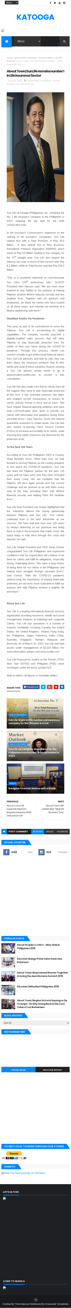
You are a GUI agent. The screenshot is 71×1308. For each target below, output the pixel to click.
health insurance (18, 715)
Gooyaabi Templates (56, 1304)
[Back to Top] (36, 1300)
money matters (46, 57)
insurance (32, 57)
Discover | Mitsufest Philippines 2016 (38, 986)
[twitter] (55, 3)
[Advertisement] (35, 896)
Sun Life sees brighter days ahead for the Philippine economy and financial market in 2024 (33, 752)
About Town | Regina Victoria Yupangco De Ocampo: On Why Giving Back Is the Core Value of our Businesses (42, 1004)
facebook (62, 831)
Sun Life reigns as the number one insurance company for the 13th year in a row (34, 721)
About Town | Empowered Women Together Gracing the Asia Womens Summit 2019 (42, 974)
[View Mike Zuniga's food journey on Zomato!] (23, 1173)
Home (10, 57)
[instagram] (64, 3)
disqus (50, 831)
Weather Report (52, 1070)
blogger (38, 831)
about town (20, 57)
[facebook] (50, 3)
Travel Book (18, 1070)
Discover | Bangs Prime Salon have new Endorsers (39, 960)
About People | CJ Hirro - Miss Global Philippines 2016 (38, 946)
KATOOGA (35, 17)
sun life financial (24, 84)
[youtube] (60, 3)
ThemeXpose (22, 1304)
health (12, 783)
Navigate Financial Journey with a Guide (31, 788)
